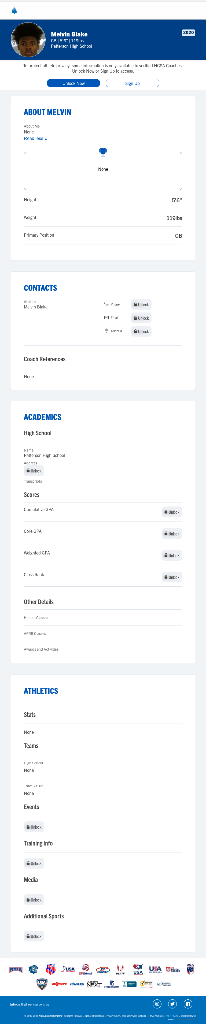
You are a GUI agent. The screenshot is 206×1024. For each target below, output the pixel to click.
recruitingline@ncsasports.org (31, 1004)
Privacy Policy (113, 1015)
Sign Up (132, 83)
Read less (35, 138)
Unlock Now (73, 83)
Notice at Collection (94, 1015)
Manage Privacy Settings (134, 1015)
